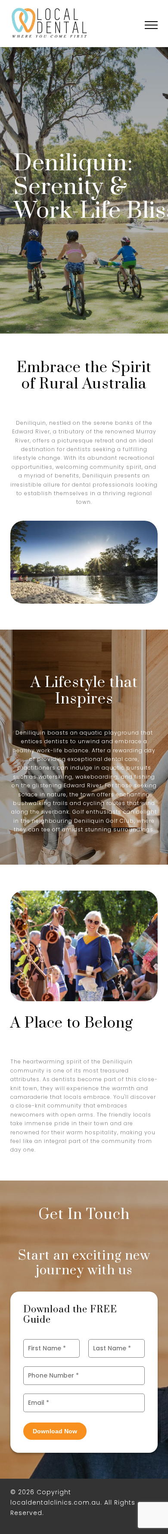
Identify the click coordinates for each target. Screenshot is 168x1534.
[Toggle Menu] (151, 26)
